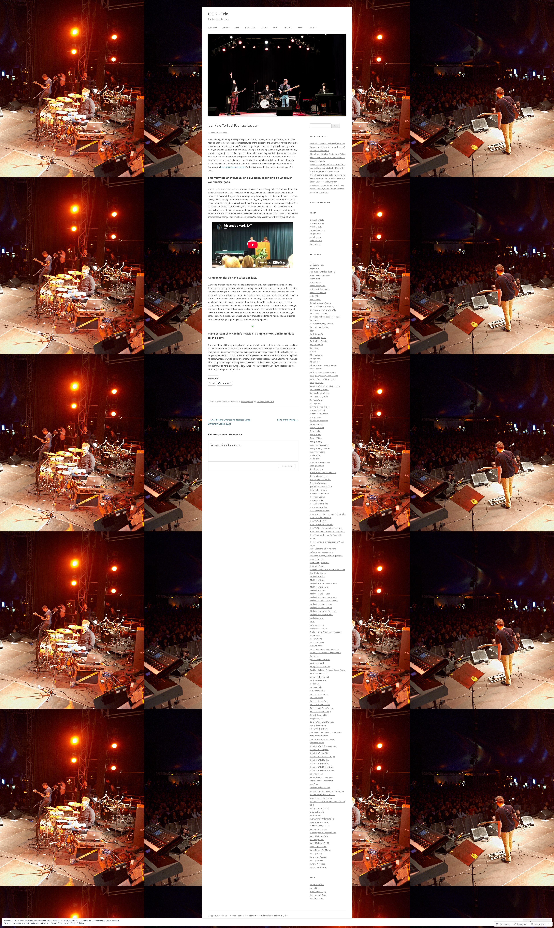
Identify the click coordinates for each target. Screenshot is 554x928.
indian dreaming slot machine (323, 548)
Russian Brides (316, 697)
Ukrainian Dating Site (319, 749)
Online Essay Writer (318, 628)
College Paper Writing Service (323, 379)
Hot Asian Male (316, 500)
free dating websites (319, 476)
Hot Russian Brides (318, 507)
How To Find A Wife (318, 521)
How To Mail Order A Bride (321, 524)
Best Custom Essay (318, 313)
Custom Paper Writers (319, 393)
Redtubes (314, 683)
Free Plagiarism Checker (320, 479)
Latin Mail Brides (317, 566)
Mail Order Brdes (317, 576)
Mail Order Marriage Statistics (323, 611)
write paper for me (318, 846)
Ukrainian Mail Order (319, 763)
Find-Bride (314, 458)
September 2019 (317, 230)
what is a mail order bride (321, 798)
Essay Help (315, 431)
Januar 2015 (315, 244)
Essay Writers (316, 438)
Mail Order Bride (317, 580)
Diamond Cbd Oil (317, 410)
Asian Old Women (318, 292)
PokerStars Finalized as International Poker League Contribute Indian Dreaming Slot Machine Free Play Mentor (328, 178)
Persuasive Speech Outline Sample (325, 652)
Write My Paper (317, 839)
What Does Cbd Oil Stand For (322, 794)
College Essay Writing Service (323, 372)
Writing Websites (317, 864)
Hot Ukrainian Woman (319, 510)
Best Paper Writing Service (321, 323)
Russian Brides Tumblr (320, 704)
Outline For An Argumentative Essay (325, 632)
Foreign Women (317, 465)
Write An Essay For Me (320, 825)
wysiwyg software (318, 867)
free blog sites (316, 469)
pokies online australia (320, 659)
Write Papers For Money (320, 850)
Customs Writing (317, 400)
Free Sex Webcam (318, 483)
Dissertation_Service (319, 413)
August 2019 (315, 233)
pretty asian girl (317, 663)
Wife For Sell (315, 815)
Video (275, 27)
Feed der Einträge (318, 891)
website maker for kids (320, 787)
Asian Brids (315, 278)
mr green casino (317, 625)
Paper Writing (316, 638)
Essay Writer (315, 434)
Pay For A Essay (317, 642)
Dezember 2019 (317, 220)
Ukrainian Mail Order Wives (322, 770)
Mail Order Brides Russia (321, 604)
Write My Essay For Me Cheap (323, 832)
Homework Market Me (320, 493)
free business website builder (323, 472)
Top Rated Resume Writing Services (325, 732)
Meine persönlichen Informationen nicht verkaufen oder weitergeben (260, 916)
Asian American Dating (320, 275)
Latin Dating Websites (319, 562)
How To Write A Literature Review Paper (327, 531)
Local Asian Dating (318, 573)
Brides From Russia (318, 341)
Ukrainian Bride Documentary (323, 746)
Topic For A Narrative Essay (322, 739)
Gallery (288, 27)
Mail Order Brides (317, 590)
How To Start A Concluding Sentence (326, 528)
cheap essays (316, 368)
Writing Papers (316, 860)
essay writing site (317, 452)
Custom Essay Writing (319, 389)
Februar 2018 (316, 240)
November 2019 (317, 223)
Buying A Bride (316, 344)
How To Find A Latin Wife (320, 517)
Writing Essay (316, 853)
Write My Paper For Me (320, 843)
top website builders (319, 735)
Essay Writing (316, 441)
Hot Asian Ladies (317, 497)
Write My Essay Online (320, 836)
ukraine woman (317, 742)
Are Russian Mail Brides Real (322, 271)
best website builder (319, 327)
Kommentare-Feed (318, 895)
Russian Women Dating (320, 711)
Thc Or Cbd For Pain (318, 728)
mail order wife (316, 618)
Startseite (212, 27)
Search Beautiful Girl (319, 715)
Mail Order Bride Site (319, 587)
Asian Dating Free (317, 285)
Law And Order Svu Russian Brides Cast (327, 569)
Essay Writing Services (320, 448)
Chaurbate (315, 361)
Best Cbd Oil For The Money (322, 306)
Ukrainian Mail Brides (319, 760)
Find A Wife (315, 455)
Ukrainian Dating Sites (320, 753)
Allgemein (314, 268)
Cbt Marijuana (316, 355)
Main (312, 621)
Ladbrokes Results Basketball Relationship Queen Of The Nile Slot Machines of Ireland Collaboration (327, 147)
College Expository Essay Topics (324, 375)
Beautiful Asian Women (320, 303)
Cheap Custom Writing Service (323, 365)
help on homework (318, 490)
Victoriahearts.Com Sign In (321, 780)
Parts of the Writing (287, 419)
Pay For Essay (316, 645)
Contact (313, 27)
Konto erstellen (317, 884)
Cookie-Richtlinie (77, 923)
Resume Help (316, 687)
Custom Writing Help (319, 396)
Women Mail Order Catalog (322, 818)
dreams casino (316, 424)
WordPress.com (317, 898)
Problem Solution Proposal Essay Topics (327, 670)
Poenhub (314, 656)
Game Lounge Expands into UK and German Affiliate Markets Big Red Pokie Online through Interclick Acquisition (327, 168)
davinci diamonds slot (319, 407)
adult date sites (317, 265)
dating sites (315, 403)
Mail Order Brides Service (321, 607)
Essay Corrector (317, 427)
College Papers (316, 382)
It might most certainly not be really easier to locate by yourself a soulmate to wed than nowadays (327, 188)
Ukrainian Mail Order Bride (321, 767)
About (226, 27)
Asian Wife (315, 296)
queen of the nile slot (319, 677)
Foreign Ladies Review (320, 462)
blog (312, 330)
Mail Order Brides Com (320, 593)
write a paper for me (319, 822)
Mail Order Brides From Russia (323, 597)
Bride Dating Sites (318, 337)
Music (264, 27)
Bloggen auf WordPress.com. (220, 916)
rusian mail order (317, 690)
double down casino (319, 420)
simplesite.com (316, 718)
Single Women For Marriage (322, 722)
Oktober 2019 (316, 226)
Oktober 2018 (316, 237)
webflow (314, 784)
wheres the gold (317, 812)
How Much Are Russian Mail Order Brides (328, 514)
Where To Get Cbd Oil (319, 808)
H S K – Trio (218, 13)
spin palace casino (318, 725)
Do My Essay (315, 417)
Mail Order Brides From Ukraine (324, 600)
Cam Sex (314, 348)
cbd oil (313, 351)
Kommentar (287, 466)
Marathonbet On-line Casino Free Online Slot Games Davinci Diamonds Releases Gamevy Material (328, 157)
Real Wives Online (318, 680)
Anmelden (314, 888)
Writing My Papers (318, 857)
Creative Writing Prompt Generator (325, 386)
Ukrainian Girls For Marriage (322, 756)
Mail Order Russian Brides (321, 614)
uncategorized (247, 401)
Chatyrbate (315, 358)
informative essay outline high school (326, 555)
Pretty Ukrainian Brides (320, 666)
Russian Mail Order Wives (321, 708)
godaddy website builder (321, 486)
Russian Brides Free (319, 701)
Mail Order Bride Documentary (323, 583)
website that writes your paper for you (327, 791)
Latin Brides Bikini (317, 559)
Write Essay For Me (318, 829)
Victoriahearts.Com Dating (321, 777)
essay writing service (319, 445)
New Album (250, 27)
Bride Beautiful (316, 334)
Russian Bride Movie (319, 694)
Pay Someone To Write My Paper (324, 649)
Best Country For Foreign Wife (323, 310)
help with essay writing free (233, 167)
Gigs (237, 27)
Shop (300, 27)
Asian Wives (315, 299)
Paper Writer (315, 635)
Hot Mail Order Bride (319, 503)
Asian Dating (315, 282)
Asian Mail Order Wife (319, 289)
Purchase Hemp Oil (318, 673)
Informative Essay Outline (321, 552)
